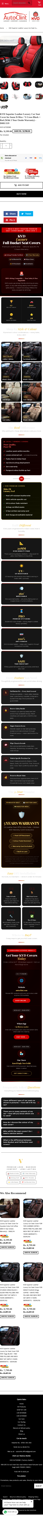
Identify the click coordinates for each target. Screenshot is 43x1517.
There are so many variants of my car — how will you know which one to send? (21, 1116)
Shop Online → (21, 1003)
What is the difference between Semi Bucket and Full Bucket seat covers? (21, 1145)
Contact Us (21, 1427)
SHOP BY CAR (21, 1412)
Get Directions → (21, 1076)
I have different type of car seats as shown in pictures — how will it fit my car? (21, 1105)
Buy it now (21, 196)
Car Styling (21, 1424)
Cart (39, 5)
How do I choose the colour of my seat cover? (21, 1126)
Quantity (3, 141)
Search (5, 1499)
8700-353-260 (26, 1445)
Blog (21, 1433)
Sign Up (38, 1488)
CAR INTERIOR (21, 1415)
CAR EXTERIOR (22, 1418)
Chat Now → (21, 1039)
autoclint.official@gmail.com (26, 1454)
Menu (6, 4)
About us (21, 1436)
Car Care (21, 1421)
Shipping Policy (33, 1499)
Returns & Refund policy (21, 1430)
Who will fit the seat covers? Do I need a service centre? (21, 1135)
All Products (21, 1409)
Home (2, 28)
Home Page (36, 1502)
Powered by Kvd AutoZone (27, 1513)
